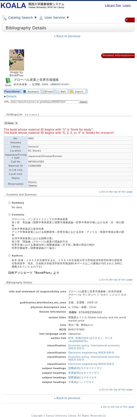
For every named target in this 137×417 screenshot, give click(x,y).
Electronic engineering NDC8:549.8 (91, 352)
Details (11, 96)
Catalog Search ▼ (22, 17)
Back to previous (68, 36)
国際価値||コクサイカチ (82, 377)
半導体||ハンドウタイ (81, 382)
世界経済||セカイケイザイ (84, 372)
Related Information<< (119, 55)
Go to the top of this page (117, 191)
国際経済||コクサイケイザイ (85, 368)
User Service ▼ (57, 17)
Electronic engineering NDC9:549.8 (91, 363)
